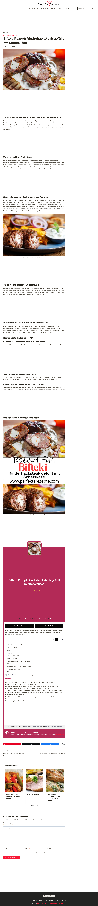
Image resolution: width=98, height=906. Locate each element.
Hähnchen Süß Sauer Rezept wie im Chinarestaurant (13, 753)
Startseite (32, 8)
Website (49, 849)
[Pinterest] (50, 896)
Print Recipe (20, 626)
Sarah (6, 47)
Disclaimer (52, 900)
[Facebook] (44, 896)
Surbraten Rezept (33, 794)
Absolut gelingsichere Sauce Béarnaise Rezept (52, 752)
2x (59, 639)
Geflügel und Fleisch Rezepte (11, 35)
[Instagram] (47, 896)
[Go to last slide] (7, 786)
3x (62, 639)
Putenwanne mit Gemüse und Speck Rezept (13, 796)
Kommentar (8, 828)
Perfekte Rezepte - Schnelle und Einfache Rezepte (51, 904)
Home (58, 900)
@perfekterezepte (60, 734)
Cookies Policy (43, 900)
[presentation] (14, 780)
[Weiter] (61, 786)
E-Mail (27, 849)
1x (56, 639)
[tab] (31, 805)
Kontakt (66, 8)
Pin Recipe (50, 626)
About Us (34, 900)
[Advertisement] (34, 21)
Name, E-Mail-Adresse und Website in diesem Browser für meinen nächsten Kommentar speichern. (30, 853)
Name (6, 849)
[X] (53, 896)
